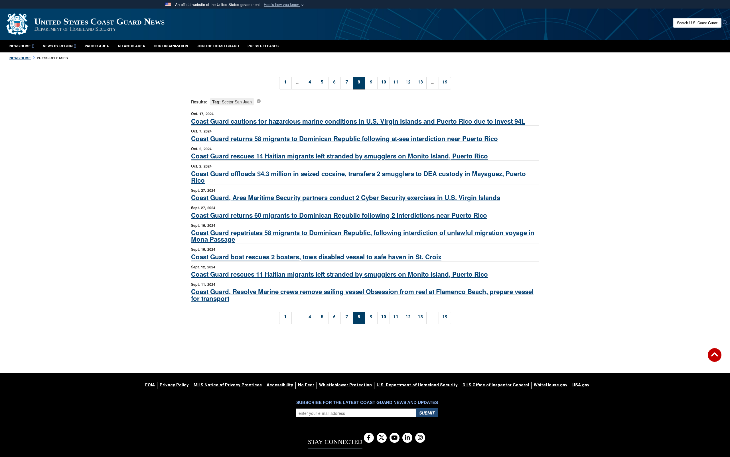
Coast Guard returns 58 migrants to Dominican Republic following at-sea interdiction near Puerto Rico (344, 138)
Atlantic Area (131, 45)
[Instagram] (420, 438)
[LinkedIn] (407, 438)
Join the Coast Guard (218, 45)
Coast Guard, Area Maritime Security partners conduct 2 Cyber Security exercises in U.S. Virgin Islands (345, 197)
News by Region (58, 45)
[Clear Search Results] (259, 101)
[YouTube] (395, 438)
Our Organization (171, 45)
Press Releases (263, 45)
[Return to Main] (714, 358)
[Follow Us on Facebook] (369, 438)
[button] (284, 5)
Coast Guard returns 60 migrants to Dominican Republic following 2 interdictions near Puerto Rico (339, 215)
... (297, 82)
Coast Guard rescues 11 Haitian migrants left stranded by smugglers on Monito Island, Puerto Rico (339, 274)
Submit (427, 413)
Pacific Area (97, 45)
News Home (20, 45)
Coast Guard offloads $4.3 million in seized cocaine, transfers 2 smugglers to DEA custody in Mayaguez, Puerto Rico (358, 177)
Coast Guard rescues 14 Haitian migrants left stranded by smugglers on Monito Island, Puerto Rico (339, 155)
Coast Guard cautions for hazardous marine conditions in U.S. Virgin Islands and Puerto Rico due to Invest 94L (358, 121)
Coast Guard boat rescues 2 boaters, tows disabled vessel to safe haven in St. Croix (316, 256)
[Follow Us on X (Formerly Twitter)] (382, 438)
